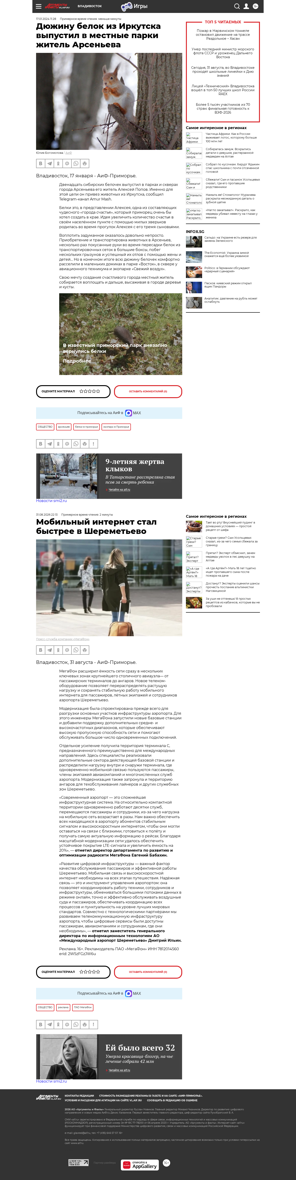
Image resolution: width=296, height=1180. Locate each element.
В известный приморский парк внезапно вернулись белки (115, 348)
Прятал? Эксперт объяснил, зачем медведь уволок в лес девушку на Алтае (230, 556)
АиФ (68, 152)
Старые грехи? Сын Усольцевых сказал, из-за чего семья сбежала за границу (232, 541)
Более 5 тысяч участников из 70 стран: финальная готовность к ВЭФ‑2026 (223, 109)
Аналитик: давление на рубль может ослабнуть (230, 300)
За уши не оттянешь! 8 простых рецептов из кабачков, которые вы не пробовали (233, 602)
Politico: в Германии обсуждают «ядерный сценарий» (227, 269)
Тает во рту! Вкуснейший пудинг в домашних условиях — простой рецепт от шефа (230, 526)
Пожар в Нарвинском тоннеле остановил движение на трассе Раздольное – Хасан (223, 35)
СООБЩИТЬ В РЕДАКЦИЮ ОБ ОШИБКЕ (172, 1100)
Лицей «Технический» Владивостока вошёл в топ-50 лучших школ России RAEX (223, 90)
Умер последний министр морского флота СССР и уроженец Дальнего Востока (223, 53)
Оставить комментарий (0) (148, 391)
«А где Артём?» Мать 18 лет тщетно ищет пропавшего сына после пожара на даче (231, 571)
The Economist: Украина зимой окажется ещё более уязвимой (226, 254)
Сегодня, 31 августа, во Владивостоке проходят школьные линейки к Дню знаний (223, 72)
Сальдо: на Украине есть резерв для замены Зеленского (230, 239)
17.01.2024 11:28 (46, 19)
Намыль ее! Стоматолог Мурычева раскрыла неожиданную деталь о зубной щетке (231, 198)
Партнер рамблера (105, 1162)
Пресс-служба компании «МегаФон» (62, 639)
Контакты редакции (79, 1095)
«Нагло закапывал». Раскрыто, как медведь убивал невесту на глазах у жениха (232, 213)
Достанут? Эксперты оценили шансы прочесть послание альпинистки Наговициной (232, 587)
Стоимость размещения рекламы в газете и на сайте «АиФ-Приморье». (151, 1095)
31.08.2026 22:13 (47, 514)
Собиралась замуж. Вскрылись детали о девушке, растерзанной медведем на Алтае (229, 152)
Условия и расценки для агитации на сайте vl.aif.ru (103, 1100)
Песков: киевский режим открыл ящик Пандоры (228, 285)
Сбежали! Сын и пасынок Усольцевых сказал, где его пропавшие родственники (233, 183)
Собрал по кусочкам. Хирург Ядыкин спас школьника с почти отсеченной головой (232, 168)
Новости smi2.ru (51, 501)
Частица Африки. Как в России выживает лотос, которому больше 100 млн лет (231, 137)
